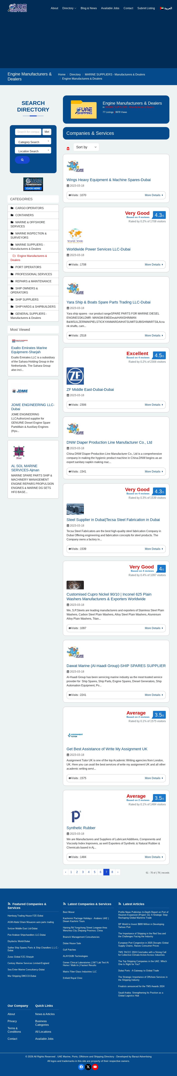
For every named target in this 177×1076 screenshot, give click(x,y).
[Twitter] (88, 1067)
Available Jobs (110, 8)
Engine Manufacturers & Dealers (82, 78)
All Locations (43, 1031)
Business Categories (42, 1023)
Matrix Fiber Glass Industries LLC (80, 971)
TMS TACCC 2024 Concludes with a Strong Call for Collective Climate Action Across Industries (142, 953)
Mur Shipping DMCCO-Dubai (22, 976)
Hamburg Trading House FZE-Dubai (25, 915)
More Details (153, 195)
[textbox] (33, 142)
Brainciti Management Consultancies (81, 937)
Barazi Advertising (142, 1056)
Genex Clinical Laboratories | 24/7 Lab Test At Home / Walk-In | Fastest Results (86, 964)
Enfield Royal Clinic (72, 978)
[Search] (22, 160)
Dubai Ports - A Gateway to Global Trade (138, 970)
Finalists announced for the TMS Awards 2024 (141, 986)
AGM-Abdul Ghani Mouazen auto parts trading (31, 922)
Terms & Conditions (14, 1030)
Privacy (12, 1021)
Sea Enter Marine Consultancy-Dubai (26, 969)
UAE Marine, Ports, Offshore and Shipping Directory (85, 1056)
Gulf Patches (69, 949)
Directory (67, 8)
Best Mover (68, 912)
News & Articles (45, 1014)
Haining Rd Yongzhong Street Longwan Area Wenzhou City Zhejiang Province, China (85, 929)
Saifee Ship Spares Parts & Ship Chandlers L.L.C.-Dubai (33, 949)
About (54, 8)
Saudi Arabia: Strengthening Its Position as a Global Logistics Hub (140, 994)
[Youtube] (95, 1067)
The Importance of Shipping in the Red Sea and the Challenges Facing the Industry (142, 935)
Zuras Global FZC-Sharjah (21, 957)
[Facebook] (81, 1067)
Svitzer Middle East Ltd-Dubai (23, 928)
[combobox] (33, 141)
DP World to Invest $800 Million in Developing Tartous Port (141, 925)
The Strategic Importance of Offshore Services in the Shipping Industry (142, 978)
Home (62, 74)
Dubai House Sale (72, 943)
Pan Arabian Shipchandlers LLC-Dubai (27, 935)
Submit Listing (146, 8)
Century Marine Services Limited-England (28, 963)
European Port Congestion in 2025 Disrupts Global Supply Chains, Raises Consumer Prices (143, 944)
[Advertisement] (88, 42)
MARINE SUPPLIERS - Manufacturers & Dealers (115, 74)
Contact (128, 8)
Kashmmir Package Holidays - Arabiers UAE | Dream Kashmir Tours (86, 920)
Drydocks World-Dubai (19, 941)
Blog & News (89, 8)
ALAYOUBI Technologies (75, 956)
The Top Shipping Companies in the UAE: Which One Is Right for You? (142, 963)
